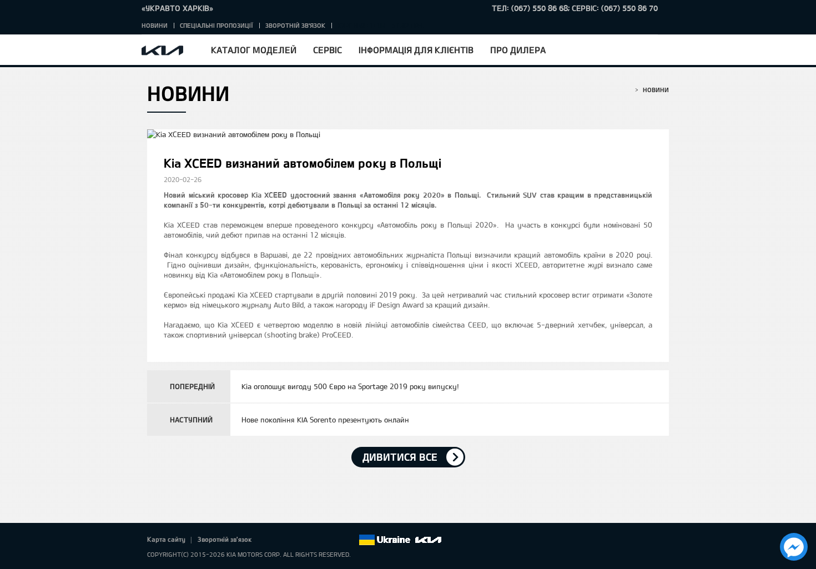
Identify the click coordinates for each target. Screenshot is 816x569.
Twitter (287, 540)
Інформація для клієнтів (416, 49)
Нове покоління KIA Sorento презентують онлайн (325, 419)
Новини (155, 25)
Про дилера (518, 49)
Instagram (334, 540)
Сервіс (327, 49)
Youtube (318, 540)
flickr (349, 540)
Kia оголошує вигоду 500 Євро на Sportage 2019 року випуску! (350, 386)
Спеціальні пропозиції (216, 25)
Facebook (272, 540)
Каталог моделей (253, 49)
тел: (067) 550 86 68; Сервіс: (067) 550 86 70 (575, 8)
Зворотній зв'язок (295, 25)
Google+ (303, 540)
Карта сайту (166, 539)
